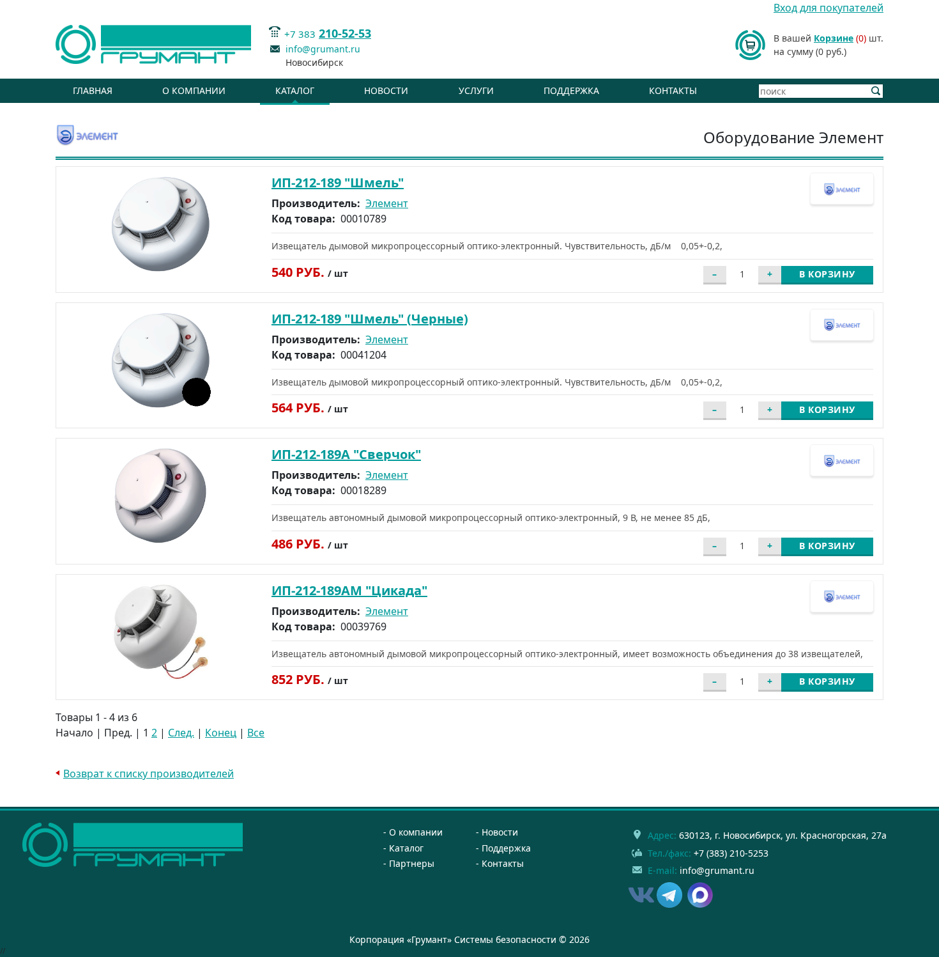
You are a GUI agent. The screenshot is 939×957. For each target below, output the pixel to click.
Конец (220, 733)
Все (255, 733)
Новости (386, 90)
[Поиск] (876, 91)
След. (181, 733)
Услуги (476, 90)
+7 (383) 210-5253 (731, 853)
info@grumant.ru (323, 49)
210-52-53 (345, 33)
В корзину (827, 274)
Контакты (673, 90)
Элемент (386, 203)
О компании (193, 90)
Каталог (294, 90)
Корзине (833, 38)
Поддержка (571, 90)
